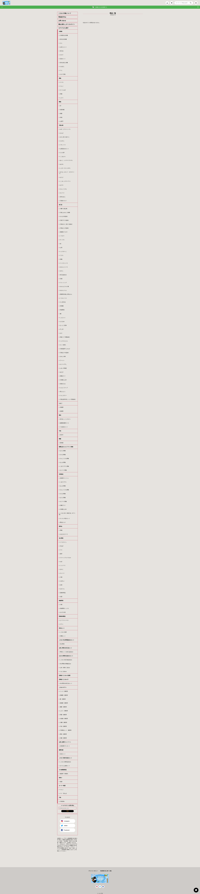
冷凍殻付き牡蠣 (64, 35)
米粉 (61, 117)
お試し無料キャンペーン (65, 742)
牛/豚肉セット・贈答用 (65, 730)
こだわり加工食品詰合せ (66, 659)
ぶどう (61, 97)
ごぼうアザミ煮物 (64, 466)
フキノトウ (63, 144)
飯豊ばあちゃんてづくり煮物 (66, 446)
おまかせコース (64, 534)
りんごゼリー (63, 395)
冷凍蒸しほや (63, 379)
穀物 (60, 101)
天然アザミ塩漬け (64, 220)
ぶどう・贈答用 (64, 710)
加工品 (61, 51)
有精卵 (61, 407)
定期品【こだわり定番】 (65, 675)
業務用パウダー (64, 232)
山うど (61, 177)
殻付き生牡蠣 (63, 39)
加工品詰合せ (63, 274)
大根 (61, 577)
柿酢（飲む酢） (64, 208)
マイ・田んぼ (63, 793)
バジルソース (63, 298)
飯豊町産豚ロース (64, 423)
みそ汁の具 (63, 612)
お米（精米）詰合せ (65, 667)
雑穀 (61, 113)
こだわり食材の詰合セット (65, 757)
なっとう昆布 (63, 325)
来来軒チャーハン (64, 478)
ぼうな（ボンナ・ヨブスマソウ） (66, 172)
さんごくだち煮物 (64, 458)
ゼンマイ (62, 193)
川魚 (60, 797)
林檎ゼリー (63, 376)
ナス (61, 549)
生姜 (61, 596)
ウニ (61, 70)
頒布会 (60, 526)
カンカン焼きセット (65, 518)
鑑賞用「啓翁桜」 (64, 773)
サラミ (61, 624)
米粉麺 (61, 306)
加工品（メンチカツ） (65, 419)
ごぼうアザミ (63, 482)
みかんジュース (64, 267)
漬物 (61, 259)
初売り (60, 777)
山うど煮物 (63, 450)
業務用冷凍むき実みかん (66, 294)
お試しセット (63, 47)
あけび (61, 372)
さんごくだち (63, 189)
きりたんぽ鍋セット (65, 765)
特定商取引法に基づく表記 (106, 870)
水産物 (60, 31)
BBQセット (62, 628)
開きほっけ (63, 522)
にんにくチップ (64, 387)
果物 (60, 78)
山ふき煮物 (63, 462)
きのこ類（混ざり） (65, 137)
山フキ (61, 185)
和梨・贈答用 (63, 714)
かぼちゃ (62, 581)
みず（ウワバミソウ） (65, 129)
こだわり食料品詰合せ (65, 761)
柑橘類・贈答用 (64, 695)
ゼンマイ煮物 (63, 470)
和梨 (61, 93)
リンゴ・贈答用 (64, 691)
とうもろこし (63, 542)
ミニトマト (63, 565)
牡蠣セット (63, 636)
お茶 (61, 247)
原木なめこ (63, 196)
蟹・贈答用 (63, 699)
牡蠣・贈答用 (63, 738)
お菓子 (61, 121)
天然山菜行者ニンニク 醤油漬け (68, 399)
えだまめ (62, 321)
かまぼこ (62, 66)
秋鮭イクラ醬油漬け (65, 337)
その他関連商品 (63, 769)
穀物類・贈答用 (64, 703)
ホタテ (61, 54)
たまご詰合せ (63, 671)
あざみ (61, 164)
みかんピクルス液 (64, 286)
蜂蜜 (60, 438)
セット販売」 (63, 344)
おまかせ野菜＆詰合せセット (66, 655)
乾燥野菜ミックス (64, 608)
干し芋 (61, 329)
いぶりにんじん (64, 341)
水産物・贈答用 (64, 718)
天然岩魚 (62, 801)
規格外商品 (63, 592)
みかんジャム (63, 290)
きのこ (61, 271)
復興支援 (61, 750)
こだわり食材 (63, 632)
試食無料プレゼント (65, 746)
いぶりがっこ (63, 251)
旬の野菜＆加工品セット (66, 683)
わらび (61, 133)
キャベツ (62, 573)
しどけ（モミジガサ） (65, 168)
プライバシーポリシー (93, 870)
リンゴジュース (64, 263)
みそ (61, 333)
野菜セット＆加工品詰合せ (66, 651)
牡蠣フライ (63, 505)
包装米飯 (62, 109)
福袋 (61, 781)
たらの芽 (62, 152)
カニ (61, 43)
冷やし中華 (63, 356)
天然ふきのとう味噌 (65, 212)
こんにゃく (63, 317)
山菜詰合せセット (64, 148)
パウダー (62, 235)
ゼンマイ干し (63, 364)
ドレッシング (63, 282)
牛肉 (60, 430)
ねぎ (61, 561)
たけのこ (62, 141)
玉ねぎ (61, 546)
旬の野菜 (61, 538)
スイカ (61, 82)
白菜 (61, 585)
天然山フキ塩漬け (64, 352)
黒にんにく (63, 391)
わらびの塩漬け (64, 216)
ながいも (62, 588)
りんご (61, 86)
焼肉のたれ (63, 383)
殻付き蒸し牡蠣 (64, 62)
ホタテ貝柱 (63, 74)
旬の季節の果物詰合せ (65, 663)
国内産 (61, 442)
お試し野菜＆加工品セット (65, 647)
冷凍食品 (61, 474)
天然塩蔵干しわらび (65, 348)
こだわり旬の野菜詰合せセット (66, 640)
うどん (61, 255)
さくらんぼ (63, 90)
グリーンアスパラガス (65, 557)
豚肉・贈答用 (63, 734)
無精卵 (61, 411)
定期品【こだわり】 (64, 679)
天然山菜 (61, 125)
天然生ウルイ (63, 200)
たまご (60, 403)
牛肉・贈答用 (63, 726)
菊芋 (61, 553)
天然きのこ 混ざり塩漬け (66, 224)
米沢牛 (61, 434)
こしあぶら (63, 156)
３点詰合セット (64, 427)
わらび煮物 (63, 454)
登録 (67, 811)
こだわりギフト (63, 687)
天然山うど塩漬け (64, 228)
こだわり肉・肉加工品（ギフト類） (67, 514)
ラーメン (62, 360)
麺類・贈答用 (63, 706)
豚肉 (60, 415)
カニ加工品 (63, 302)
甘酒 (61, 278)
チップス (62, 239)
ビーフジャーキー (64, 620)
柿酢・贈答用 (63, 722)
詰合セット (63, 58)
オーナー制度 (62, 785)
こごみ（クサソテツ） (65, 181)
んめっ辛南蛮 (63, 368)
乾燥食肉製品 (62, 616)
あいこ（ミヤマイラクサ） (66, 160)
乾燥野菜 (62, 309)
